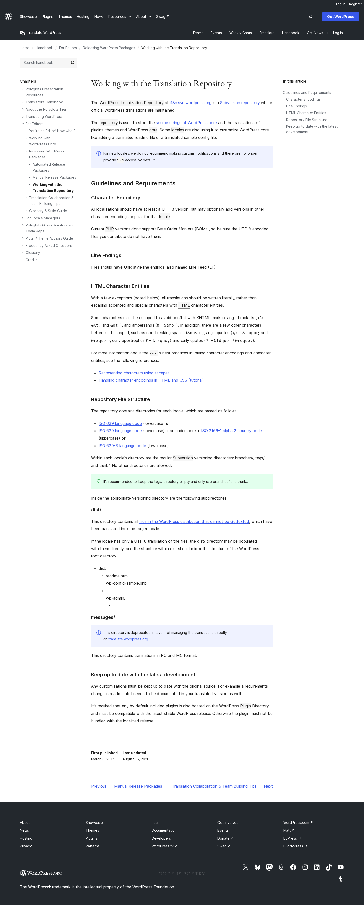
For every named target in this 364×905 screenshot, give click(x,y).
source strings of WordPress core (186, 122)
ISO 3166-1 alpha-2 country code (231, 430)
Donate (225, 838)
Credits (32, 260)
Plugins (91, 838)
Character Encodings (303, 99)
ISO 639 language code (120, 423)
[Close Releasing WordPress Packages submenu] (26, 151)
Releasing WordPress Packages (109, 48)
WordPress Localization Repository (132, 102)
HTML (184, 305)
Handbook (44, 48)
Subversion (183, 457)
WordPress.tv (165, 846)
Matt (289, 830)
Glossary (33, 253)
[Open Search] (310, 16)
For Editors (68, 48)
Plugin (245, 706)
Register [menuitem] (355, 4)
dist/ (96, 509)
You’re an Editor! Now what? (52, 131)
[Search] (72, 63)
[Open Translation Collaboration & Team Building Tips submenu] (26, 198)
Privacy (26, 846)
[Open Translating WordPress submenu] (23, 117)
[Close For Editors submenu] (23, 124)
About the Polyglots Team (47, 109)
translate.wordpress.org (128, 639)
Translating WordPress (44, 116)
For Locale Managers (43, 218)
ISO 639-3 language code (122, 445)
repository (109, 122)
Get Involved (228, 822)
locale (164, 216)
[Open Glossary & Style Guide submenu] (26, 211)
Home (24, 48)
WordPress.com (298, 822)
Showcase (94, 822)
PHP (109, 228)
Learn (156, 822)
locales (177, 129)
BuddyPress (295, 846)
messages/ (103, 617)
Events (223, 830)
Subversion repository (240, 102)
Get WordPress (340, 16)
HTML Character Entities (306, 113)
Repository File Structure (306, 120)
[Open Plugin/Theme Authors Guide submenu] (23, 238)
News (24, 830)
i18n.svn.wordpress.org (190, 102)
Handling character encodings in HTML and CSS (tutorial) (151, 380)
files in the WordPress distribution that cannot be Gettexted (194, 521)
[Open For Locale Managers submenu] (23, 218)
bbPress (292, 838)
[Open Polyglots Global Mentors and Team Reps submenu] (23, 225)
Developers (161, 838)
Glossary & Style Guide (48, 211)
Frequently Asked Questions (49, 245)
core (153, 129)
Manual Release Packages (54, 177)
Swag (224, 846)
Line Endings (296, 106)
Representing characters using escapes (134, 372)
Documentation (164, 830)
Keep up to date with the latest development (143, 675)
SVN (120, 160)
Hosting (26, 838)
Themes (92, 830)
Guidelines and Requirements (307, 92)
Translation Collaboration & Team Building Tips (51, 201)
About (25, 822)
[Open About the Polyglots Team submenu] (23, 109)
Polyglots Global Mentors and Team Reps (50, 228)
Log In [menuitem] (340, 4)
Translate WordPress (44, 32)
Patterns (93, 846)
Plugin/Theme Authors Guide (49, 238)
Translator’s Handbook (44, 102)
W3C (154, 353)
